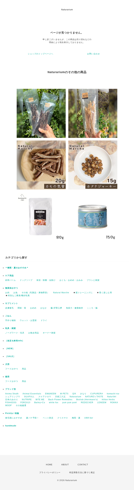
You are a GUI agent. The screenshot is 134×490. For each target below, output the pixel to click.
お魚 (15, 292)
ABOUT (65, 465)
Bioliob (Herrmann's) (87, 399)
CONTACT (83, 465)
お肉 (7, 292)
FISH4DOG (11, 402)
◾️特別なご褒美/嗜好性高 (17, 295)
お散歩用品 (33, 333)
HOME (49, 465)
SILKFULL (29, 396)
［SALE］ (10, 356)
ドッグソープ (26, 280)
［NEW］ (10, 348)
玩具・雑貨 (10, 328)
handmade (10, 426)
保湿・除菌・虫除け (46, 280)
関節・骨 (22, 308)
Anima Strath (12, 394)
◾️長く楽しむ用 (104, 292)
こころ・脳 (92, 308)
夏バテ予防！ (32, 418)
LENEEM (101, 402)
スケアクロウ (44, 396)
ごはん (8, 316)
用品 (24, 369)
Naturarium (75, 396)
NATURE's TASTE (94, 396)
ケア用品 (9, 275)
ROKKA (114, 402)
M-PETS (64, 394)
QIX (74, 394)
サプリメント (11, 303)
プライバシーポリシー (49, 472)
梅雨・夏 (76, 418)
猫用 (7, 377)
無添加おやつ (11, 288)
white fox (53, 402)
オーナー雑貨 (49, 333)
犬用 (7, 364)
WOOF (8, 405)
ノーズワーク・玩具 (14, 333)
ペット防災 (48, 418)
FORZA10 (25, 402)
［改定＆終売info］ (14, 341)
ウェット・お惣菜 (28, 320)
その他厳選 (21, 405)
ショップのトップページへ (40, 54)
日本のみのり (11, 399)
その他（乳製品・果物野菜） (35, 292)
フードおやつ (11, 369)
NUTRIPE (27, 399)
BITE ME (40, 399)
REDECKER (87, 402)
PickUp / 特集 (12, 413)
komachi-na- (113, 394)
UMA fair (88, 418)
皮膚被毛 (9, 308)
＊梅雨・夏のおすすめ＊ (17, 268)
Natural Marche (61, 292)
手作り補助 (10, 320)
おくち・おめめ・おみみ (71, 280)
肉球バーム (10, 280)
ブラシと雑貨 (93, 280)
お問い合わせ (93, 54)
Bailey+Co (39, 402)
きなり (83, 394)
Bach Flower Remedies (60, 399)
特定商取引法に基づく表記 (82, 472)
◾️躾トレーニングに (83, 292)
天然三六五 (60, 396)
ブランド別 (10, 389)
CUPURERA (96, 394)
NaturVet (111, 396)
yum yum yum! (69, 402)
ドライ (44, 320)
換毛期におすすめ (13, 418)
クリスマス (62, 418)
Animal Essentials (32, 394)
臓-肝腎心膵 (56, 308)
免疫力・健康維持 (74, 308)
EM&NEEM (50, 394)
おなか (43, 308)
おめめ (33, 308)
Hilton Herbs (108, 399)
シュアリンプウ (12, 396)
